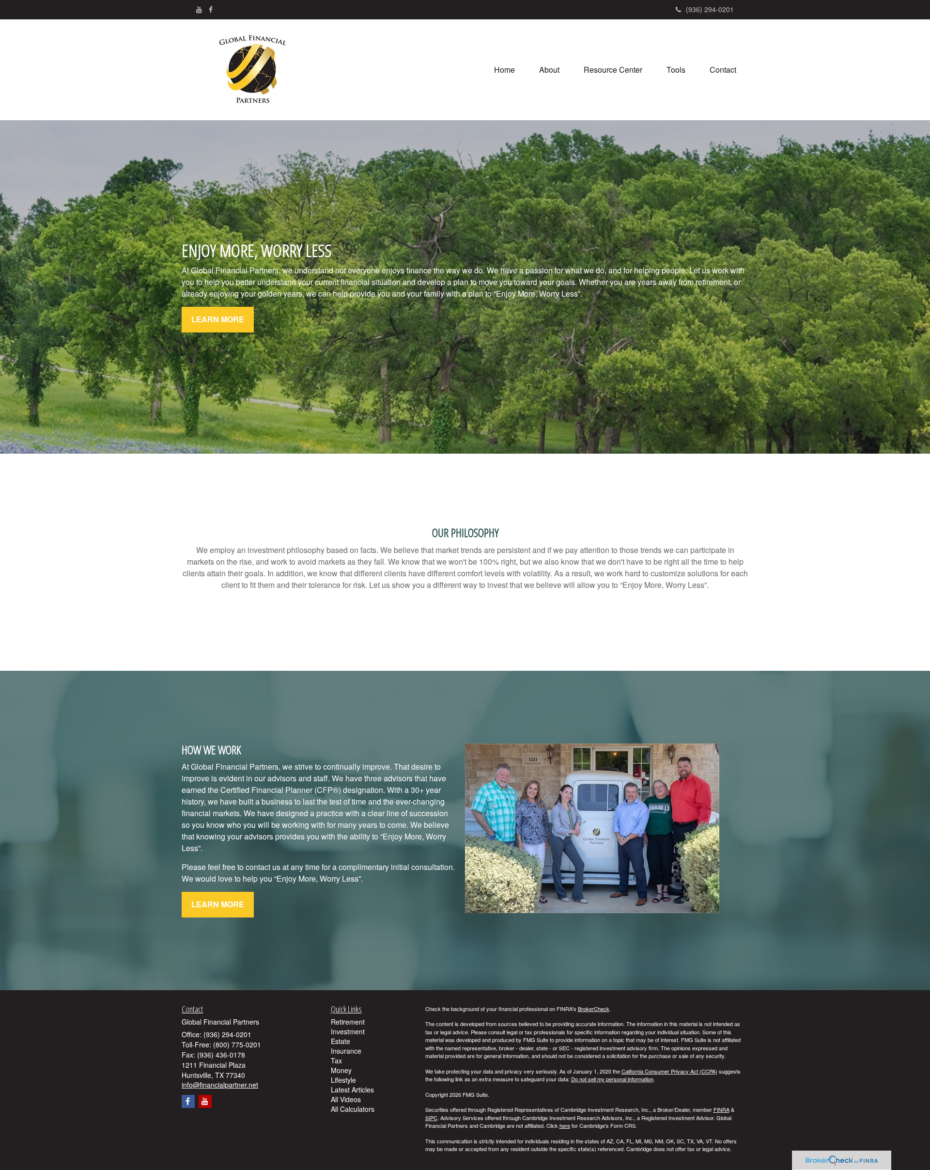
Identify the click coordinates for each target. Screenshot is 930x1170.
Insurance (346, 1051)
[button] (549, 69)
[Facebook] (211, 9)
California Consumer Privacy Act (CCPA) (669, 1071)
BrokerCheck (593, 1008)
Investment (348, 1031)
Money (341, 1070)
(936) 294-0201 (710, 9)
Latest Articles (352, 1089)
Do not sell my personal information (612, 1079)
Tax (336, 1060)
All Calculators (352, 1109)
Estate (340, 1041)
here (564, 1125)
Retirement (348, 1022)
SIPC (431, 1118)
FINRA (721, 1109)
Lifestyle (343, 1080)
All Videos (346, 1099)
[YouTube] (199, 9)
